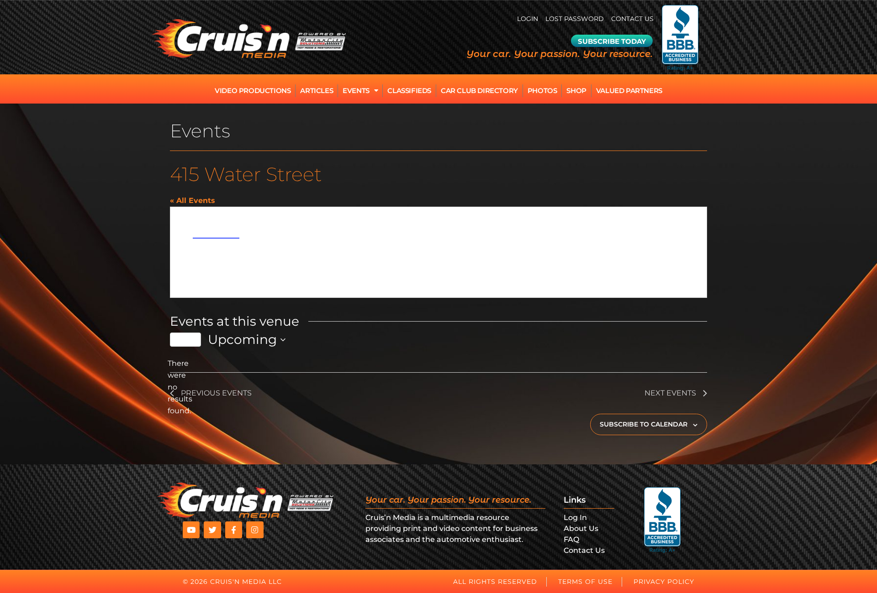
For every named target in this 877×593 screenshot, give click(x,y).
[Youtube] (191, 529)
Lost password (574, 19)
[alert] (177, 387)
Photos (542, 90)
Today (185, 339)
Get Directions (216, 233)
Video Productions (253, 90)
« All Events (192, 200)
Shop (576, 90)
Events (356, 90)
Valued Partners (629, 90)
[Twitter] (212, 529)
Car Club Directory (479, 90)
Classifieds (409, 90)
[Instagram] (254, 529)
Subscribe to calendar (643, 424)
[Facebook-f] (233, 529)
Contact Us (632, 19)
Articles (316, 90)
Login (527, 19)
